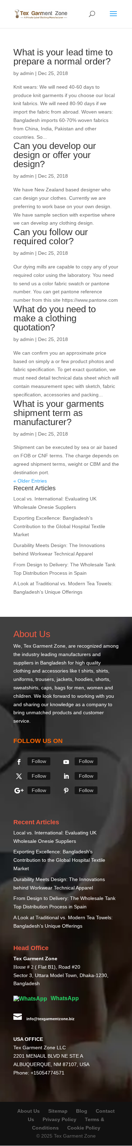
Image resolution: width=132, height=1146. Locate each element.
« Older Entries (30, 481)
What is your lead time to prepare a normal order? (63, 57)
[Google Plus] (19, 790)
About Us (28, 1111)
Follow (39, 761)
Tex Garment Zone (44, 646)
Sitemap (58, 1111)
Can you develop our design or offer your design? (54, 155)
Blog (82, 1111)
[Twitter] (19, 776)
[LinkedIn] (66, 776)
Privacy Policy (59, 1119)
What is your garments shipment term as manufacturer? (58, 412)
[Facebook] (19, 762)
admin (27, 73)
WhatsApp (64, 998)
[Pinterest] (66, 790)
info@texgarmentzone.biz (50, 1019)
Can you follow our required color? (50, 236)
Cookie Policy (83, 1128)
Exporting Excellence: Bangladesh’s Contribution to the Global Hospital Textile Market (59, 526)
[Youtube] (66, 762)
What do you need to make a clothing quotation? (54, 318)
